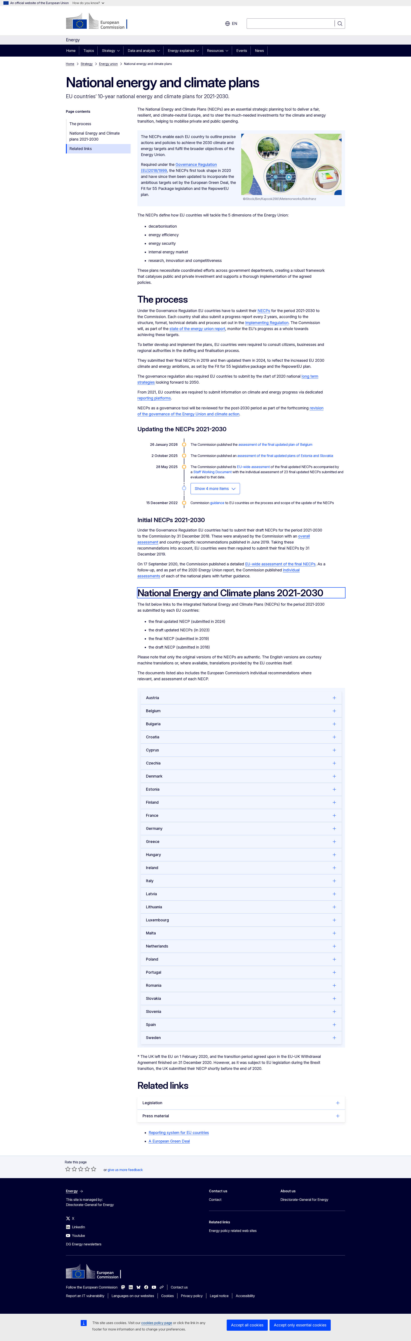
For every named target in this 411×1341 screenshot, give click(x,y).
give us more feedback (125, 1170)
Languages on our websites (133, 1296)
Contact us (179, 1287)
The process (80, 124)
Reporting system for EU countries (179, 1132)
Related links (80, 148)
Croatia (152, 737)
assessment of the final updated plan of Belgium (275, 444)
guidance (217, 503)
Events (241, 50)
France (152, 815)
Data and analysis (141, 50)
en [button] (234, 23)
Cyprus (152, 750)
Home (71, 50)
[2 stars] (71, 1169)
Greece (152, 841)
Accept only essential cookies (300, 1325)
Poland (152, 959)
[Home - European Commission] (100, 21)
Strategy (108, 50)
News (259, 50)
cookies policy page (156, 1323)
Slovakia (153, 998)
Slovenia (153, 1011)
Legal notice (219, 1296)
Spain (151, 1024)
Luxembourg (157, 920)
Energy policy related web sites (233, 1230)
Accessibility (245, 1296)
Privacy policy (192, 1296)
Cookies (167, 1296)
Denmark (154, 776)
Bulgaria (153, 724)
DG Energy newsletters (83, 1244)
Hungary (153, 854)
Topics (88, 50)
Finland (152, 802)
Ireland (152, 867)
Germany (154, 828)
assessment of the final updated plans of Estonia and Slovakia (285, 456)
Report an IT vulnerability (85, 1296)
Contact (215, 1199)
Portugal (153, 972)
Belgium (153, 711)
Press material (156, 1116)
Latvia (151, 894)
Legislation (152, 1103)
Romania (153, 985)
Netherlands (157, 946)
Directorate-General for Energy (304, 1199)
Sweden (153, 1037)
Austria (152, 697)
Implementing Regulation (267, 322)
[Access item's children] (119, 51)
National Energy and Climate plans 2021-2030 (94, 136)
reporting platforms (154, 398)
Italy (149, 880)
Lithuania (154, 907)
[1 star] (68, 1169)
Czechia (153, 763)
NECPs (264, 310)
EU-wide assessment (253, 467)
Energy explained (181, 50)
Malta (151, 933)
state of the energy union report (197, 328)
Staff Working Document (212, 472)
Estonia (152, 789)
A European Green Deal (169, 1141)
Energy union (108, 64)
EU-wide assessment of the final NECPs (280, 564)
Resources (215, 50)
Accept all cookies (247, 1325)
